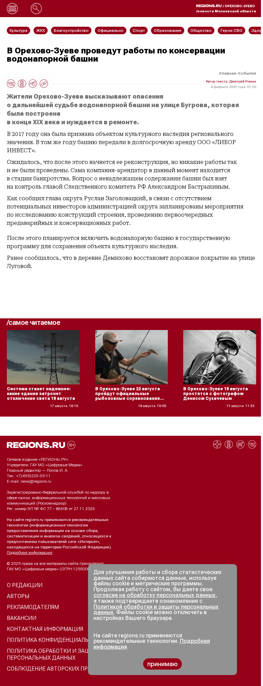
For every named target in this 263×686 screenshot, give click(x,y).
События (247, 73)
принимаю (162, 664)
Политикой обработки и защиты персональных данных (155, 610)
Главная (228, 73)
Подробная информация (29, 552)
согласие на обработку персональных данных (154, 595)
